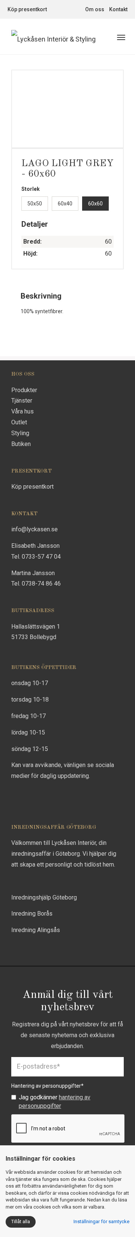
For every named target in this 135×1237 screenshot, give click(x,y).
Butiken (21, 444)
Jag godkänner (54, 1101)
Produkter (24, 390)
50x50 (34, 204)
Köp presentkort (27, 9)
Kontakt (118, 9)
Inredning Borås (31, 913)
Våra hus (22, 411)
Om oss (94, 9)
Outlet (19, 422)
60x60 (95, 204)
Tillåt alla (20, 1221)
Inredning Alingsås (35, 930)
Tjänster (21, 400)
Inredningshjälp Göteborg (44, 897)
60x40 (65, 204)
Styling (20, 433)
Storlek (30, 189)
